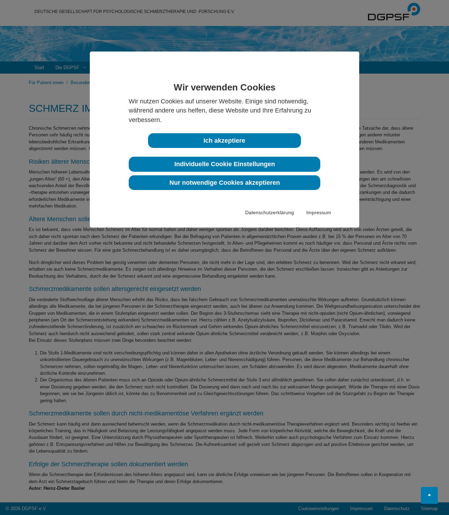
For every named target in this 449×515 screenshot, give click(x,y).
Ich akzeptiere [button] (224, 140)
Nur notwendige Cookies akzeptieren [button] (224, 182)
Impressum (318, 212)
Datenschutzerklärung (269, 212)
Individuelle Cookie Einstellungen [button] (224, 164)
